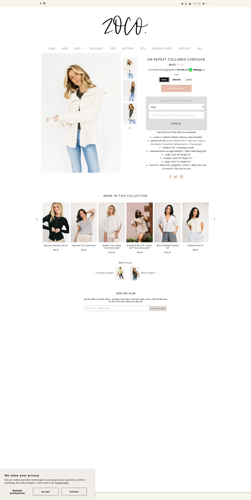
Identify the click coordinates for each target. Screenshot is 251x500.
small (164, 79)
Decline (74, 491)
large (189, 79)
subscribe (158, 308)
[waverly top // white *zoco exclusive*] (111, 241)
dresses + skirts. (162, 48)
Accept (45, 491)
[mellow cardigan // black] (56, 241)
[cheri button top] (195, 241)
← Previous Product (104, 272)
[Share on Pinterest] (181, 177)
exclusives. (96, 48)
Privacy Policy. (62, 482)
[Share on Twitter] (175, 177)
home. (51, 48)
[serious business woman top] (167, 241)
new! (65, 48)
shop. (77, 48)
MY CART (200, 3)
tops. (113, 48)
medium (177, 79)
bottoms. (128, 48)
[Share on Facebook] (170, 177)
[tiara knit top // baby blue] (84, 241)
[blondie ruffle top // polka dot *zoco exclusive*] (139, 241)
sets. (143, 48)
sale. (200, 48)
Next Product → (149, 272)
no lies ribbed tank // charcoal (181, 140)
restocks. (185, 48)
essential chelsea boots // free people (182, 144)
